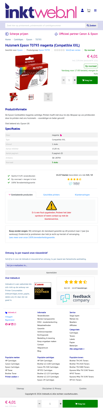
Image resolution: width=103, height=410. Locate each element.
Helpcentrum (42, 348)
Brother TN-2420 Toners (79, 364)
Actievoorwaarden (44, 331)
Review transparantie (46, 319)
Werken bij (74, 319)
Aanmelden (51, 272)
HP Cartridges (10, 360)
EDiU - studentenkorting (47, 322)
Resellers (73, 322)
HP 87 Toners (75, 373)
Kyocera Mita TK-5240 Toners (82, 370)
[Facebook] (6, 324)
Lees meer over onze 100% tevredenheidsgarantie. (32, 237)
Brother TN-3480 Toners (79, 367)
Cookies (83, 388)
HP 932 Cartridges (44, 370)
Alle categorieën (76, 349)
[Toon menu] (95, 10)
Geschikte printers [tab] (51, 194)
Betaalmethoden (44, 325)
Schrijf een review (73, 50)
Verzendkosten (43, 315)
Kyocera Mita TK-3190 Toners (82, 376)
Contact (40, 344)
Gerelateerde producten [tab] (22, 194)
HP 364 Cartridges (44, 360)
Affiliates (73, 325)
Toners (72, 336)
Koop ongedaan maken (46, 341)
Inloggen (9, 316)
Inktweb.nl (12, 312)
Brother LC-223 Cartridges (48, 376)
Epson (20, 50)
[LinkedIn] (12, 324)
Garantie (40, 328)
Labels (72, 339)
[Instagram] (15, 324)
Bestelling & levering (46, 338)
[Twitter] (9, 324)
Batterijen (74, 345)
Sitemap (20, 388)
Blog (39, 351)
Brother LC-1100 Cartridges (48, 364)
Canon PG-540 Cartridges (47, 367)
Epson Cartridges (12, 367)
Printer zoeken (11, 376)
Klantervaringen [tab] (82, 194)
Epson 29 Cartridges (45, 380)
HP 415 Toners (75, 380)
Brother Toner (10, 373)
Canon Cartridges (12, 364)
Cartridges (74, 333)
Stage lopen (74, 315)
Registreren (9, 320)
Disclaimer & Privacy (51, 388)
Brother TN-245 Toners (79, 360)
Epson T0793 (44, 50)
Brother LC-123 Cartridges (48, 373)
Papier (72, 342)
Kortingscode (42, 335)
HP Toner (8, 370)
